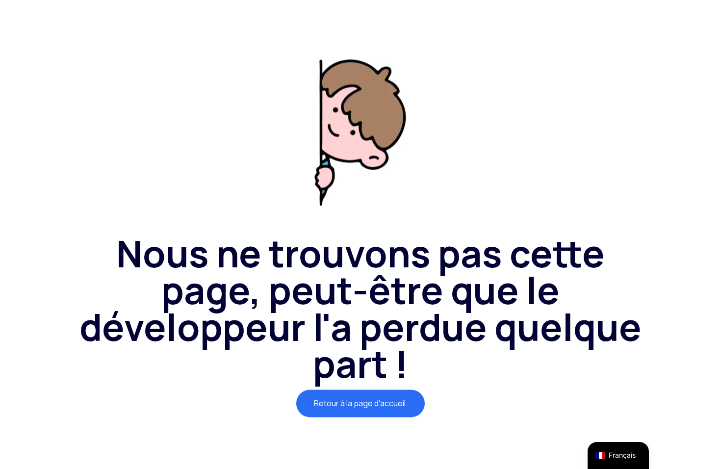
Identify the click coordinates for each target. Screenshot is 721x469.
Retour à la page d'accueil (360, 403)
